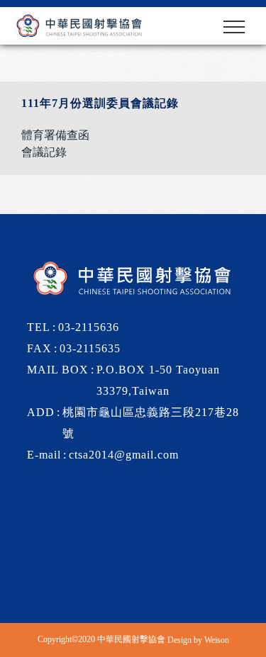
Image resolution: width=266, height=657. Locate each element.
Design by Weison (198, 640)
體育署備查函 (55, 135)
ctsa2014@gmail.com (124, 455)
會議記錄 (44, 152)
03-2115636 (88, 327)
